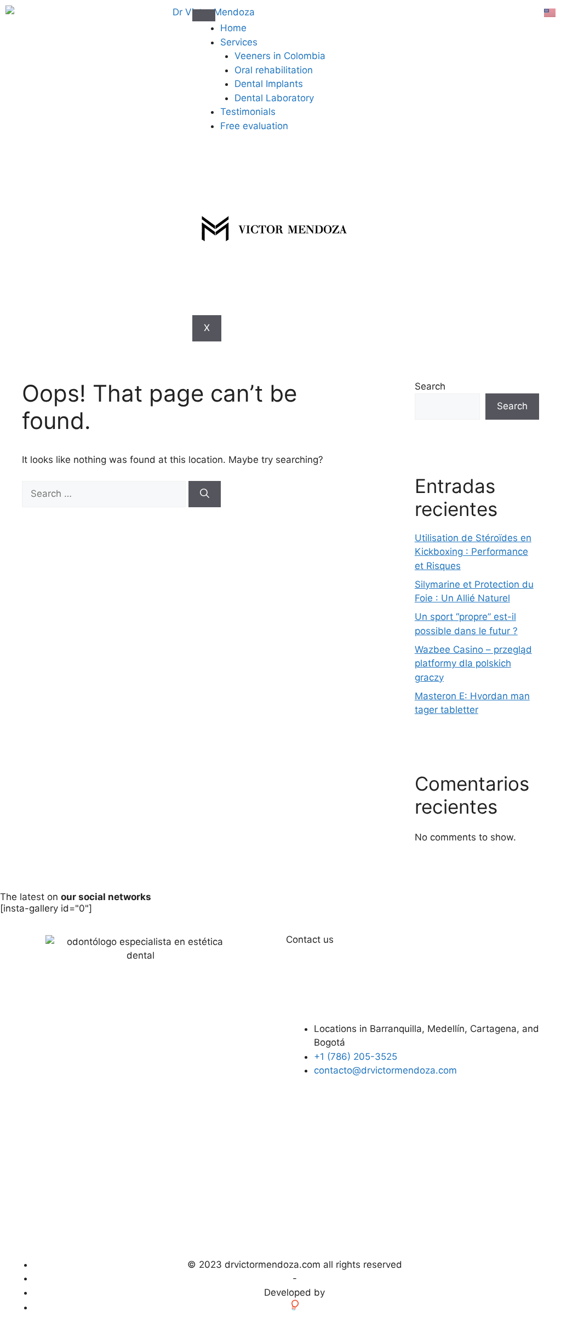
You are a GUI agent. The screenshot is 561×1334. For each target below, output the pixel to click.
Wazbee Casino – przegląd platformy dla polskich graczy (473, 663)
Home (233, 27)
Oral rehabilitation (273, 70)
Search (430, 386)
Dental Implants (268, 83)
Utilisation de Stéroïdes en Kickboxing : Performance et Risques (473, 551)
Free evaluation (254, 125)
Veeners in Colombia (279, 55)
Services (238, 42)
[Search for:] (105, 493)
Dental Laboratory (274, 97)
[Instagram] (470, 1121)
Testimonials (248, 111)
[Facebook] (440, 1121)
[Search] (204, 494)
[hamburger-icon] (203, 15)
